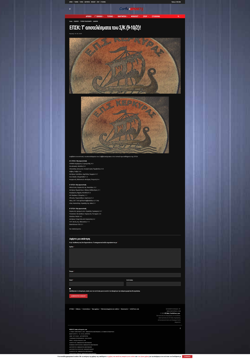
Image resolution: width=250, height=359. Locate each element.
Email (71, 280)
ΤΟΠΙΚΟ (81, 2)
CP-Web (71, 309)
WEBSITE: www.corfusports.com (78, 329)
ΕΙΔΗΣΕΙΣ (76, 21)
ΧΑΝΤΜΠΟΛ (87, 2)
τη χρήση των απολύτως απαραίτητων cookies (121, 356)
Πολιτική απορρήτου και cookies (110, 309)
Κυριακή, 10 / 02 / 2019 (75, 33)
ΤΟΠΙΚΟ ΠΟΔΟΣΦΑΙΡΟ (86, 21)
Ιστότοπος (129, 280)
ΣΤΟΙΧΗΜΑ (103, 2)
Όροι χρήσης (95, 309)
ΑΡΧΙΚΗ (71, 2)
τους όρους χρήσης (143, 356)
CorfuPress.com (134, 309)
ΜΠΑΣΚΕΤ (93, 2)
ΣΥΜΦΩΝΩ (187, 356)
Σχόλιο (72, 247)
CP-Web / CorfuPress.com (172, 313)
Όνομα (72, 271)
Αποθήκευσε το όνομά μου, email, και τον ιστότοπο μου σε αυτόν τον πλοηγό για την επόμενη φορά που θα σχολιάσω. (104, 291)
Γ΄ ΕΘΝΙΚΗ (76, 2)
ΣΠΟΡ (98, 2)
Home (70, 21)
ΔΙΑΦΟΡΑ (95, 21)
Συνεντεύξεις (86, 309)
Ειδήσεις (78, 309)
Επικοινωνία (124, 309)
